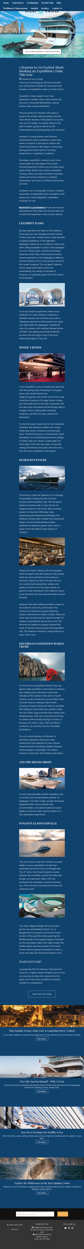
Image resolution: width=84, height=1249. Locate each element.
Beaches (45, 8)
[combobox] (35, 1214)
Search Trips (47, 2)
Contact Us (57, 8)
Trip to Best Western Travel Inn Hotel (42, 51)
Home (6, 2)
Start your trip (63, 1214)
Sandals (34, 8)
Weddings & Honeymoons (15, 8)
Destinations (32, 2)
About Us (14, 1229)
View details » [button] (42, 1039)
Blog (59, 2)
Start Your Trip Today (42, 994)
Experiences (18, 2)
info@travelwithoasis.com (43, 1227)
